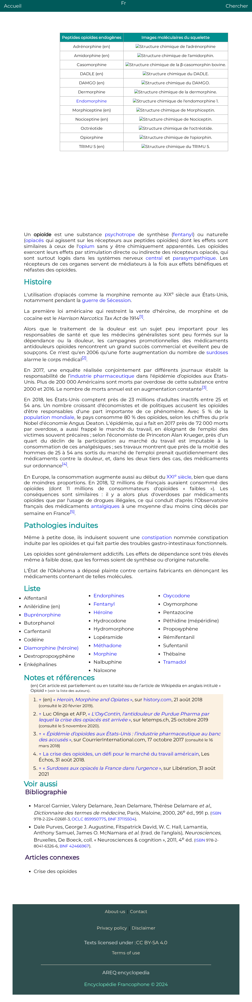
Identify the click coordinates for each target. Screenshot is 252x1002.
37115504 (126, 818)
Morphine (105, 654)
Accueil (12, 6)
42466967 (79, 846)
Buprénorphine (42, 615)
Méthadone (108, 645)
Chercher (237, 6)
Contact (138, 911)
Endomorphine (91, 101)
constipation (157, 537)
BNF (112, 818)
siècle (179, 477)
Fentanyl (104, 604)
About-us (115, 911)
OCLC (77, 818)
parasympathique (194, 258)
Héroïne (103, 612)
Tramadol (174, 662)
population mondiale (49, 417)
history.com (157, 699)
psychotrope (120, 234)
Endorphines (109, 596)
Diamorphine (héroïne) (51, 648)
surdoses (217, 352)
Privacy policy (112, 927)
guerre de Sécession (106, 300)
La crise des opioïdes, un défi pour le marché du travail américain (121, 754)
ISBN (216, 813)
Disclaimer (143, 927)
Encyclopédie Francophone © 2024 (126, 984)
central (154, 258)
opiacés (34, 240)
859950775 (95, 818)
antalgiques (105, 506)
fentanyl (183, 234)
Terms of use (126, 952)
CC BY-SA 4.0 (151, 942)
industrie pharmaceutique (102, 376)
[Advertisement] (126, 192)
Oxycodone (176, 596)
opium (86, 246)
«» (92, 699)
